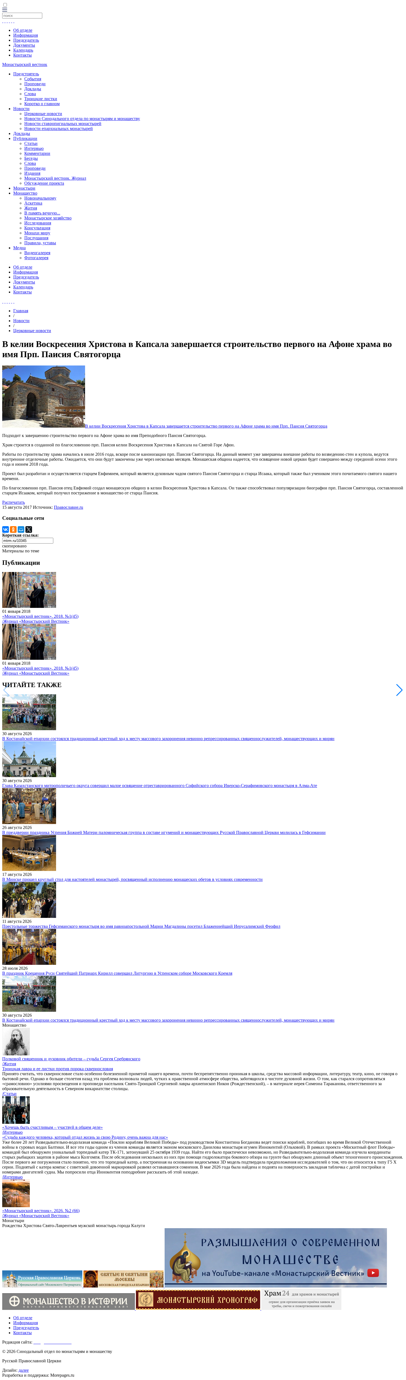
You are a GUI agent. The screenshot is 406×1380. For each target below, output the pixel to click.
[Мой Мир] (21, 529)
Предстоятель (26, 73)
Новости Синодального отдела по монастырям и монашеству (82, 118)
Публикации (25, 138)
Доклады (32, 88)
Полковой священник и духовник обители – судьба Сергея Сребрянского (71, 1058)
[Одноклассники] (13, 529)
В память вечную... (42, 213)
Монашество (25, 193)
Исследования (37, 223)
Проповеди (35, 83)
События (32, 78)
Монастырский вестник (24, 64)
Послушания (36, 237)
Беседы (31, 158)
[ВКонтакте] (5, 529)
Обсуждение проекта (44, 183)
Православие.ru (68, 507)
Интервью (34, 148)
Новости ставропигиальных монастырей (62, 123)
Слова (30, 93)
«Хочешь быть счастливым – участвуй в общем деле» (52, 1127)
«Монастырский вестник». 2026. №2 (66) (41, 1210)
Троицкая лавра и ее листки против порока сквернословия (57, 1068)
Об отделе (22, 30)
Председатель (26, 40)
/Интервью (12, 1132)
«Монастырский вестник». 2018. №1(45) (40, 616)
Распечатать (13, 502)
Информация (25, 35)
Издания (32, 173)
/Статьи (9, 1093)
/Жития (9, 1063)
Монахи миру (37, 233)
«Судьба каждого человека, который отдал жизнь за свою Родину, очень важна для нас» (85, 1137)
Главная (20, 310)
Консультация (37, 228)
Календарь (23, 50)
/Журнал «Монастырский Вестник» (35, 621)
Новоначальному (40, 198)
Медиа (19, 247)
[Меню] (4, 10)
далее (24, 1370)
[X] (28, 529)
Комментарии (37, 153)
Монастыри (24, 188)
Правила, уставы (40, 242)
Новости (21, 108)
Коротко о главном (42, 103)
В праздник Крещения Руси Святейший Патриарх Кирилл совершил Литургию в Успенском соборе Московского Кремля (117, 973)
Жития (30, 208)
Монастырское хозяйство (48, 218)
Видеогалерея (37, 252)
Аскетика (33, 203)
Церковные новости (43, 113)
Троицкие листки (40, 98)
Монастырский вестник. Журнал (55, 178)
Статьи (31, 143)
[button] (399, 690)
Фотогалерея (36, 257)
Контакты (22, 55)
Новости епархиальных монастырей (58, 128)
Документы (24, 45)
